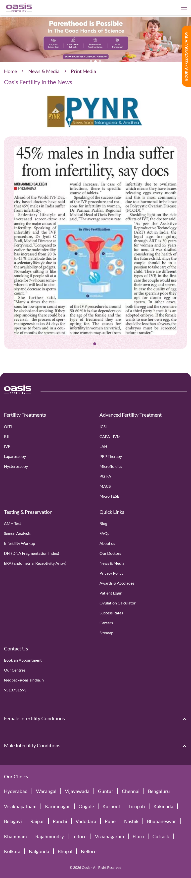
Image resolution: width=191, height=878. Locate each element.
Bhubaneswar (161, 821)
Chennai (131, 791)
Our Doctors (110, 553)
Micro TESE (109, 496)
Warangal (46, 791)
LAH (103, 446)
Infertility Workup (19, 543)
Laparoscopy (15, 456)
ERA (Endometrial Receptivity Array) (35, 563)
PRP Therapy (110, 456)
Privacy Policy (111, 573)
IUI (6, 436)
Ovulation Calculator (117, 602)
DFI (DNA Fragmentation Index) (31, 553)
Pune (110, 821)
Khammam (15, 836)
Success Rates (111, 612)
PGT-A (105, 476)
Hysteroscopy (16, 466)
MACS (105, 486)
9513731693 (15, 689)
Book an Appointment (23, 660)
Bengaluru (159, 791)
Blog (103, 523)
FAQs (104, 533)
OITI (8, 426)
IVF (7, 446)
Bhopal (65, 851)
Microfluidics (110, 466)
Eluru (138, 836)
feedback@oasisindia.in (24, 680)
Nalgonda (39, 851)
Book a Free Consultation (186, 56)
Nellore (88, 851)
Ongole (86, 806)
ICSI (103, 426)
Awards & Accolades (116, 583)
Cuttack (160, 836)
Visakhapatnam (20, 806)
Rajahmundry (49, 836)
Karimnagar (57, 806)
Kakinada (163, 806)
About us (107, 543)
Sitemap (106, 632)
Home (10, 71)
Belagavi (13, 821)
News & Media (43, 71)
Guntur (105, 791)
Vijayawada (77, 791)
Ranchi (60, 821)
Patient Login (110, 593)
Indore (79, 836)
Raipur (37, 821)
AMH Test (12, 523)
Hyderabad (16, 791)
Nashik (131, 821)
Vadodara (86, 821)
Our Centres (14, 670)
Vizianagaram (109, 836)
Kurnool (111, 806)
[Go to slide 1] (94, 343)
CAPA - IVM (110, 436)
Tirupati (136, 806)
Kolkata (12, 851)
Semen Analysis (17, 533)
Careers (106, 622)
